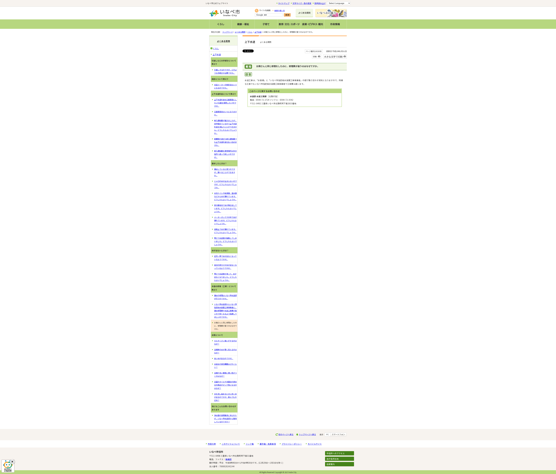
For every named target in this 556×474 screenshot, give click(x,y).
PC (327, 434)
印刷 (315, 56)
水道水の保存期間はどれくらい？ (225, 366)
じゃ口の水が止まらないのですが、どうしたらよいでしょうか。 (225, 184)
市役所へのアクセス (336, 453)
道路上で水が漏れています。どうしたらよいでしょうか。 (225, 231)
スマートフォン (338, 434)
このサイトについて (231, 443)
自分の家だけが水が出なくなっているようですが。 (225, 267)
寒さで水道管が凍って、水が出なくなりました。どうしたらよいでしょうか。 (225, 277)
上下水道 (258, 32)
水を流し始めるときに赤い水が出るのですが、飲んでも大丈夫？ (225, 397)
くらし (250, 32)
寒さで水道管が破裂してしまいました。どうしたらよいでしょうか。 (225, 241)
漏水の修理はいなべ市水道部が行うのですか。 (225, 297)
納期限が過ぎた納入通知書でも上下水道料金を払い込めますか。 (225, 142)
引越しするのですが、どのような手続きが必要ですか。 (225, 71)
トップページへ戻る (307, 434)
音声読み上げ (320, 3)
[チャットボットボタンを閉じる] (12, 461)
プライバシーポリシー (292, 443)
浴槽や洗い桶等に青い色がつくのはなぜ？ (225, 374)
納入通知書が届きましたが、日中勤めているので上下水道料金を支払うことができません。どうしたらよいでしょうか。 (225, 127)
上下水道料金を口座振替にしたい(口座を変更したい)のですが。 (225, 102)
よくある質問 (240, 32)
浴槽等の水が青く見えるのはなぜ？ (225, 351)
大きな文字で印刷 (333, 56)
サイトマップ (283, 3)
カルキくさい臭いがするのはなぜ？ (225, 342)
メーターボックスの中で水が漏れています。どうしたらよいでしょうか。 (225, 220)
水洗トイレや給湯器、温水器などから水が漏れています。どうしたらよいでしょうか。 (225, 196)
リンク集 (250, 443)
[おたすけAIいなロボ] (7, 466)
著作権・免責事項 (268, 443)
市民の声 (212, 443)
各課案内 (331, 464)
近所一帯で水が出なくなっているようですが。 (225, 258)
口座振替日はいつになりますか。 (225, 113)
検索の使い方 (279, 10)
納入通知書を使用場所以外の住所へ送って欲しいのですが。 (225, 154)
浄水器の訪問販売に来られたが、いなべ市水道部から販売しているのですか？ (225, 418)
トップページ (227, 32)
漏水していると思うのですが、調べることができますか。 (224, 172)
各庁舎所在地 (333, 458)
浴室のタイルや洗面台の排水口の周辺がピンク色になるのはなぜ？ (225, 384)
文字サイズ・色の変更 (301, 3)
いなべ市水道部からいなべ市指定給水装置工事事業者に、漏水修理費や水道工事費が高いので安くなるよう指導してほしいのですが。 (225, 310)
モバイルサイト (315, 443)
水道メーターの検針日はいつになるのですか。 (225, 86)
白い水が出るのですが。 (223, 358)
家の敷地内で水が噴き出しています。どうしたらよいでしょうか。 (225, 208)
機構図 (228, 459)
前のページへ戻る (285, 434)
